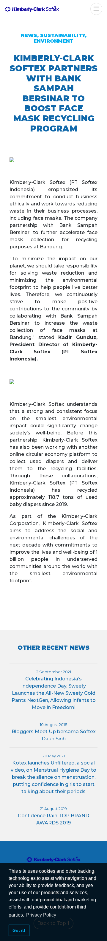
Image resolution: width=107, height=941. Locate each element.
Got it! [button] (18, 930)
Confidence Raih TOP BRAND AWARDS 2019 (53, 816)
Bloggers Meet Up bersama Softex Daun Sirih (54, 732)
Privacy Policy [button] (41, 914)
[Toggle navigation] (96, 9)
